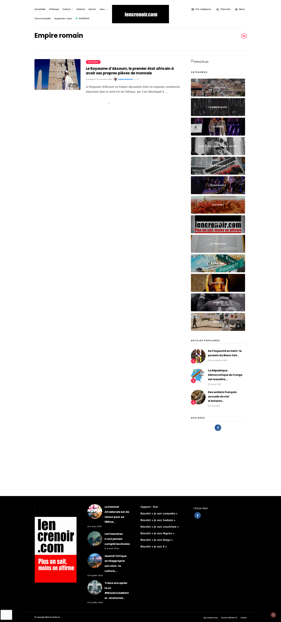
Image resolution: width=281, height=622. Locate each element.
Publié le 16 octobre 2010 (99, 79)
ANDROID (84, 18)
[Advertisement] (140, 462)
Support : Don (149, 506)
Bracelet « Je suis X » (153, 546)
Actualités (40, 9)
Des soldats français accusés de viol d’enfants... (222, 396)
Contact (244, 617)
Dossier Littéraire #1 (229, 617)
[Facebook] (218, 427)
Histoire (80, 9)
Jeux (102, 9)
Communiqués (42, 18)
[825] (57, 88)
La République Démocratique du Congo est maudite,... (225, 375)
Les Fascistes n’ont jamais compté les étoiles (117, 539)
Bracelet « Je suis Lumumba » (159, 513)
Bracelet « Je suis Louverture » (159, 526)
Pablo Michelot (125, 79)
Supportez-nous (63, 18)
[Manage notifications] (273, 614)
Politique (54, 9)
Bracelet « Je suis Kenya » (156, 539)
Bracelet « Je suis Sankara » (157, 520)
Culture (66, 9)
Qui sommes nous (211, 617)
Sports (92, 9)
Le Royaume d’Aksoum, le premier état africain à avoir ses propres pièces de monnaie (130, 71)
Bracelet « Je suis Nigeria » (157, 533)
